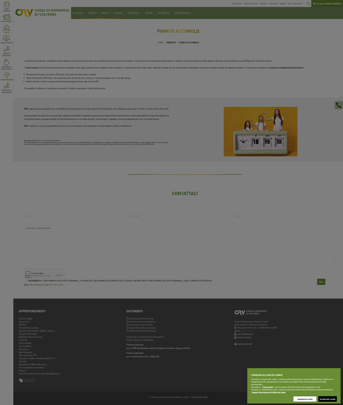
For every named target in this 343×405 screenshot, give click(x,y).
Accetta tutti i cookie (327, 399)
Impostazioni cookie (304, 399)
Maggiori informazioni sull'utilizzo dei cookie (269, 392)
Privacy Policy (267, 387)
